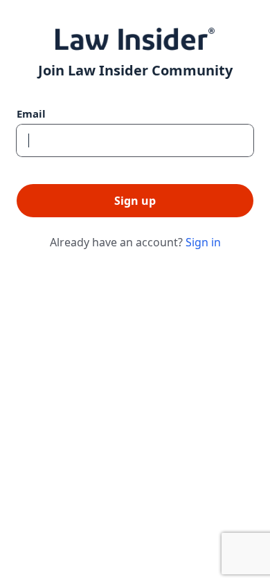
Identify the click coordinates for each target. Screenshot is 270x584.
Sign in (203, 242)
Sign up (135, 200)
